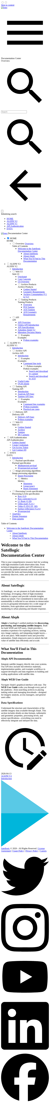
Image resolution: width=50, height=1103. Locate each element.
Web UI (15, 274)
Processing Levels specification (26, 494)
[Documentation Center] (4, 7)
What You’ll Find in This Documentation (34, 259)
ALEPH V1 (12, 223)
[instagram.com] (25, 954)
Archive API (17, 353)
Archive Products (25, 287)
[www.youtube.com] (25, 997)
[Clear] (2, 211)
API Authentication (15, 226)
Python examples (30, 369)
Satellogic (5, 848)
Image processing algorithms (24, 473)
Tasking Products (25, 302)
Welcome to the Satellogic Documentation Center (29, 249)
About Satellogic (30, 253)
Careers (43, 851)
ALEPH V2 (12, 221)
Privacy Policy (32, 851)
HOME (10, 218)
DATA (10, 228)
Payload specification (21, 463)
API (14, 320)
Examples (22, 337)
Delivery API (18, 414)
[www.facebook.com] (25, 1100)
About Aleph (29, 256)
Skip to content (7, 5)
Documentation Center (18, 233)
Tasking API (17, 389)
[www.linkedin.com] (25, 1052)
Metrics (21, 481)
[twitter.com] (25, 899)
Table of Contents (20, 246)
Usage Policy (18, 851)
